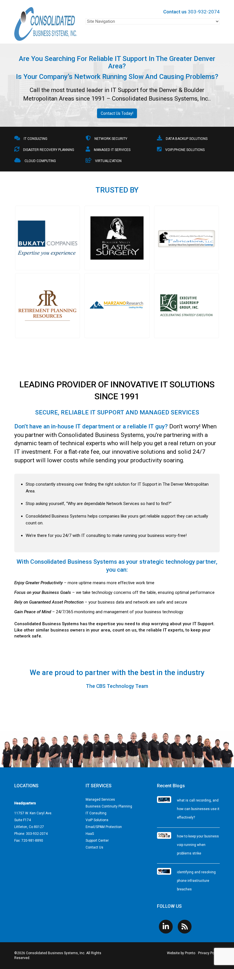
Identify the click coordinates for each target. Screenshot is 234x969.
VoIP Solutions (97, 820)
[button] (47, 238)
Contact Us (94, 847)
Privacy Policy (209, 953)
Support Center (97, 841)
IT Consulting (96, 813)
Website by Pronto (181, 953)
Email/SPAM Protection (104, 827)
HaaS (90, 834)
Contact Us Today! (117, 113)
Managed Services (100, 800)
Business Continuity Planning (109, 806)
